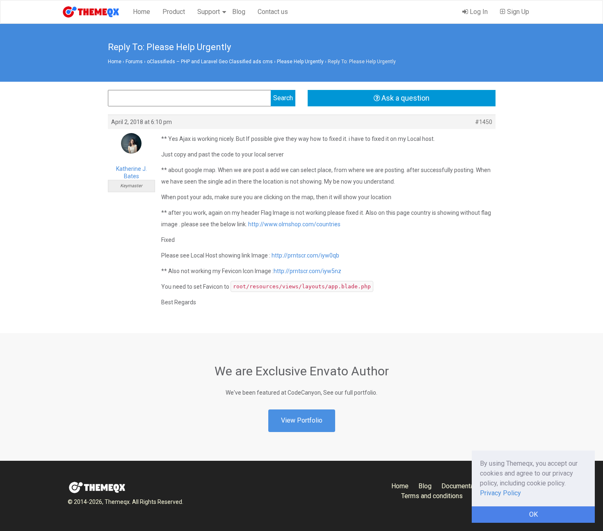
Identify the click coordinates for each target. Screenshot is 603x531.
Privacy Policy (500, 493)
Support (208, 12)
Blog (238, 12)
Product (173, 12)
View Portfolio (301, 420)
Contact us (273, 12)
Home (141, 12)
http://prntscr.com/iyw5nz (307, 271)
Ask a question (404, 98)
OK (533, 514)
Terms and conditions (432, 496)
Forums (134, 61)
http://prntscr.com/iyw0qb (305, 255)
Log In (478, 12)
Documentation (462, 486)
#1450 (483, 122)
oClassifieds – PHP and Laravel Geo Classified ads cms (210, 61)
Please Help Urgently (300, 61)
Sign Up (517, 12)
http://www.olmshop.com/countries (294, 224)
